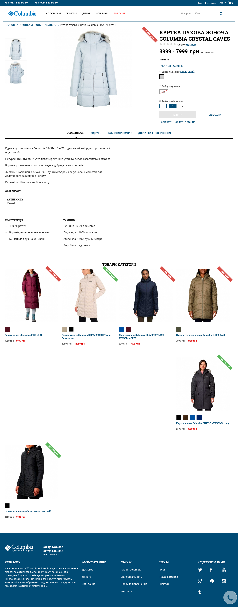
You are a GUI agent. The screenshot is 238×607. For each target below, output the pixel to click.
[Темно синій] (199, 417)
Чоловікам (53, 13)
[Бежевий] (64, 329)
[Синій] (121, 329)
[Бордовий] (7, 329)
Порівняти (166, 121)
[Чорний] (71, 329)
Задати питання (185, 121)
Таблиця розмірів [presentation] (120, 133)
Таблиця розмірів (171, 65)
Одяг (39, 25)
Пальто (51, 25)
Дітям (86, 13)
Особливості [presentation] (75, 132)
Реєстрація (210, 3)
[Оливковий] (185, 417)
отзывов (190, 44)
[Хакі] (178, 329)
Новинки (101, 13)
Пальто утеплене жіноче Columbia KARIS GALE (200, 335)
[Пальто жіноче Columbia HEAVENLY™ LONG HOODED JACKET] (146, 321)
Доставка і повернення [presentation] (154, 133)
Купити (177, 114)
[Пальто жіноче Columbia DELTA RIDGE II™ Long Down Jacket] (89, 321)
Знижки (119, 13)
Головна (12, 25)
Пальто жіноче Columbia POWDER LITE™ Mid (28, 511)
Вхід (200, 3)
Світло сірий (161, 76)
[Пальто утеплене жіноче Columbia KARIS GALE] (203, 321)
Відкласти (215, 114)
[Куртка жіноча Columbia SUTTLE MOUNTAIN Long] (203, 409)
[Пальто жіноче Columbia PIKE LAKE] (31, 321)
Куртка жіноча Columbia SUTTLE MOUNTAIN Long (202, 423)
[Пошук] (221, 13)
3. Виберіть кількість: (171, 101)
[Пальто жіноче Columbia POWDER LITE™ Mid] (31, 497)
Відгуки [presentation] (96, 133)
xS (163, 91)
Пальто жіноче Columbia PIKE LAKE (24, 335)
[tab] (75, 132)
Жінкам (71, 13)
